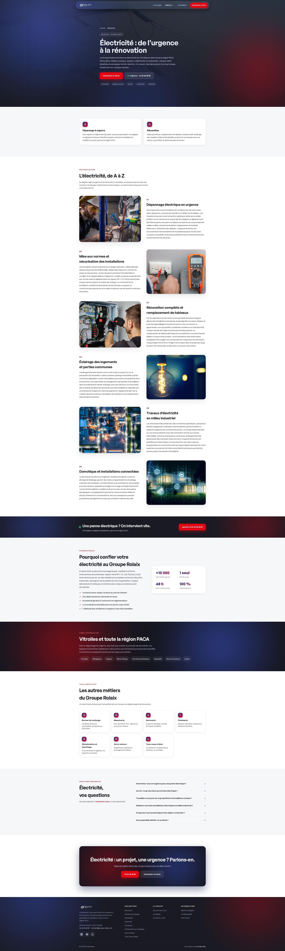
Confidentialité (186, 914)
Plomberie (128, 925)
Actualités (182, 5)
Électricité (128, 910)
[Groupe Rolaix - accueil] (85, 5)
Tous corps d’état (131, 937)
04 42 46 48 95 (130, 874)
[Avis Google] (92, 934)
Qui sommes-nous (160, 910)
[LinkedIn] (81, 934)
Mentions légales (187, 910)
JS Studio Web (200, 946)
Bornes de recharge (132, 914)
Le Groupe (157, 5)
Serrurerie (128, 922)
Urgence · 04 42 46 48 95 (140, 76)
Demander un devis (111, 76)
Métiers (168, 5)
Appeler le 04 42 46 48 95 (192, 527)
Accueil (102, 28)
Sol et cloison (130, 933)
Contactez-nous (199, 5)
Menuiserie (129, 918)
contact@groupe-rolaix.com (101, 928)
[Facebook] (87, 934)
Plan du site (185, 918)
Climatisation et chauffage (134, 929)
